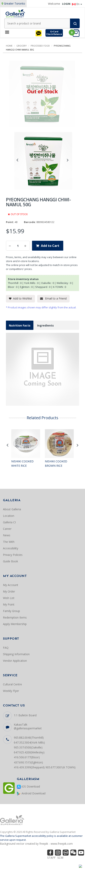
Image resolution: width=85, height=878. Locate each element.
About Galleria (12, 509)
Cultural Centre (12, 684)
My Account (10, 585)
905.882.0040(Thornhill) (29, 737)
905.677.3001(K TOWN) (60, 767)
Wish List (8, 598)
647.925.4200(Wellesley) (29, 752)
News (6, 535)
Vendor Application (15, 660)
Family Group (11, 611)
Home (9, 45)
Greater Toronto (14, 3)
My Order (9, 591)
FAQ (5, 647)
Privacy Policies (13, 555)
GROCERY (21, 45)
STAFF (51, 857)
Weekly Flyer (11, 691)
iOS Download (30, 786)
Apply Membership (15, 624)
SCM (60, 857)
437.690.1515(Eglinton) (28, 762)
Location (8, 516)
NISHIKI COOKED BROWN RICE (56, 463)
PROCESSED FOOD (40, 45)
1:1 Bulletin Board (25, 715)
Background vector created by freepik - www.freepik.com (36, 843)
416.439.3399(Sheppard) (29, 767)
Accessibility (10, 548)
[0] (77, 32)
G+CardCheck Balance (54, 32)
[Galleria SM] (15, 13)
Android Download (33, 793)
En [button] (78, 4)
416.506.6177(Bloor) (27, 757)
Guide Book (10, 561)
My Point (8, 604)
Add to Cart (50, 246)
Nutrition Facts (19, 325)
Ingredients (45, 325)
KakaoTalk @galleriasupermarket (28, 726)
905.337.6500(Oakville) (28, 747)
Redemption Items (15, 617)
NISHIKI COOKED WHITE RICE (22, 463)
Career (7, 529)
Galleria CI (9, 522)
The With (8, 542)
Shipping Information (16, 654)
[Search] (75, 23)
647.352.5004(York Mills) (29, 742)
